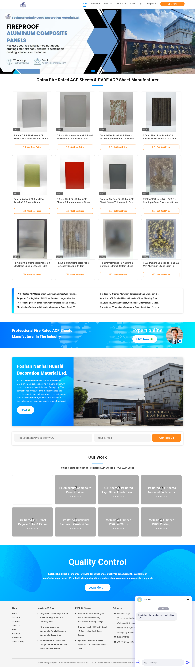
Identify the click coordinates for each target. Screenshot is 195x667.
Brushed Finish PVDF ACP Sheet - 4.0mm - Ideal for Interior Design (92, 631)
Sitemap (16, 633)
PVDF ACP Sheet (83, 608)
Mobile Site (17, 637)
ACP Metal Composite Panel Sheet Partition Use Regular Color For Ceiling (47, 308)
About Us (16, 625)
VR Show (16, 621)
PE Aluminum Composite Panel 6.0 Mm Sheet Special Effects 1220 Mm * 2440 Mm (32, 265)
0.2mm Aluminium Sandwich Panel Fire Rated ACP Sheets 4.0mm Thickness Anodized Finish (75, 138)
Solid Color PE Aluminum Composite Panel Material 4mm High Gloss (130, 308)
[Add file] (138, 662)
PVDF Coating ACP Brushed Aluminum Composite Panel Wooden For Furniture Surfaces (47, 295)
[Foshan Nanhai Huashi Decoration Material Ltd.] (23, 4)
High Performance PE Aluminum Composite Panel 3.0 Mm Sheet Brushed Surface (116, 265)
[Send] (188, 662)
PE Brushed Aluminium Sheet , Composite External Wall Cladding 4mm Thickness (130, 295)
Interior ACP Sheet (46, 608)
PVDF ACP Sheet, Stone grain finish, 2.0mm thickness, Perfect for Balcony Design (91, 617)
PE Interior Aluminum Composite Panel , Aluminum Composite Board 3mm (53, 631)
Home (14, 613)
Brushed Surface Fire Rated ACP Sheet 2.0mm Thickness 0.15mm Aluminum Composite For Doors (117, 202)
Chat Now (172, 4)
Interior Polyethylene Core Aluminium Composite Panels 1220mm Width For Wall (130, 304)
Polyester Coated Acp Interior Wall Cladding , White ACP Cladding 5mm (54, 617)
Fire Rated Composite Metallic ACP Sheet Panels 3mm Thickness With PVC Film (47, 304)
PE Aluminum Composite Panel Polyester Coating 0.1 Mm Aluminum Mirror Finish (73, 265)
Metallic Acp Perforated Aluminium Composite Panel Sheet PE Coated (47, 299)
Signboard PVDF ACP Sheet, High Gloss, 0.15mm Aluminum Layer (91, 644)
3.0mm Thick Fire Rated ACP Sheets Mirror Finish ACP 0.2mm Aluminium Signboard (160, 138)
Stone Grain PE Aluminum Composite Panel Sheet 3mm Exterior (129, 299)
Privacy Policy (18, 641)
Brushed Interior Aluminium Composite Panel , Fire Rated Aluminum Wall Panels (53, 644)
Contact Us (166, 437)
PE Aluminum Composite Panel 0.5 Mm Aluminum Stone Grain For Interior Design (161, 265)
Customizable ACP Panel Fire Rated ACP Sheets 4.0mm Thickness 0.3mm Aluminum (29, 202)
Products (16, 617)
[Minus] (188, 599)
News (14, 629)
